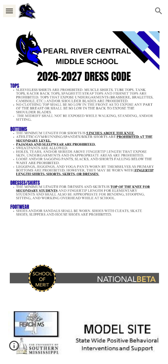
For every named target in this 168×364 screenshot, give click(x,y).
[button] (9, 10)
